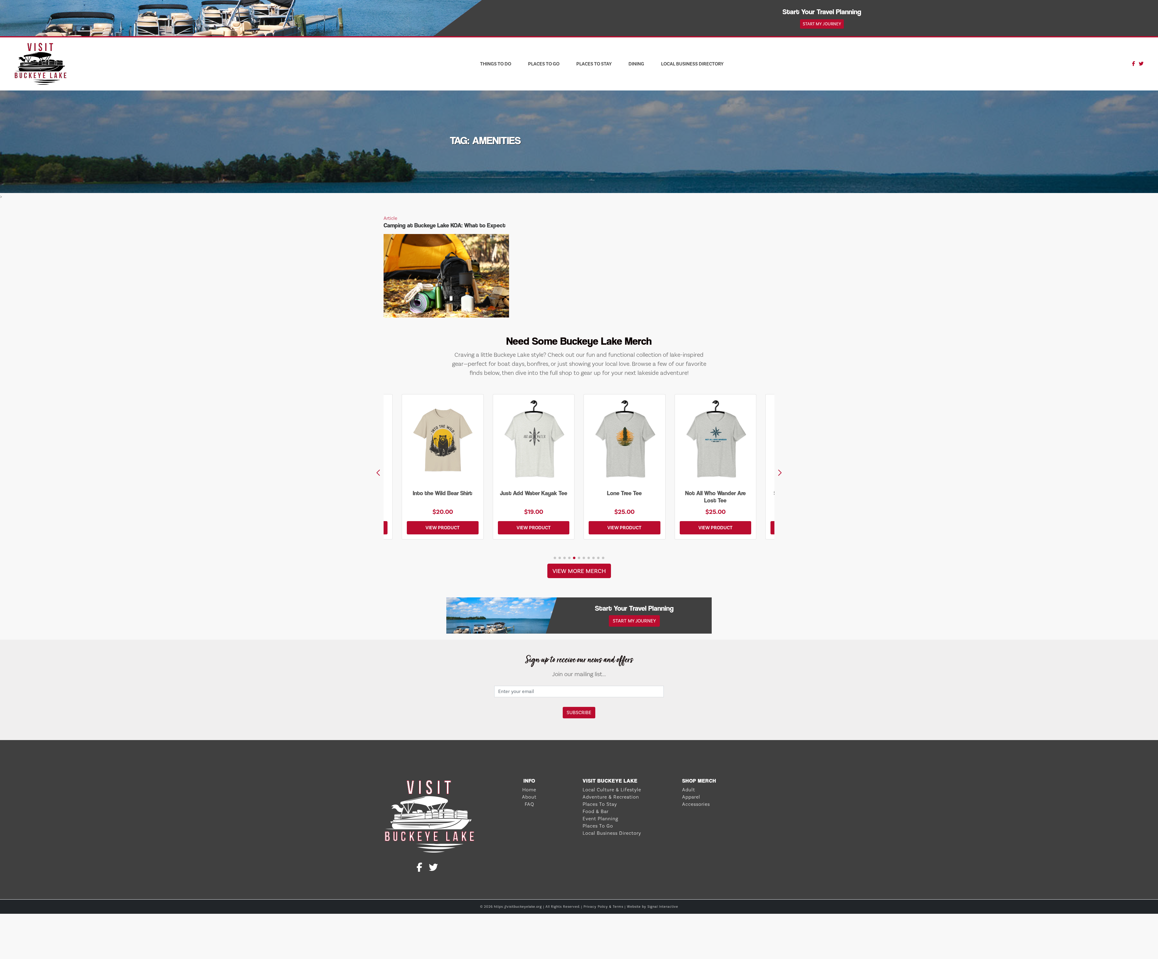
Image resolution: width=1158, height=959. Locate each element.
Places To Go (543, 64)
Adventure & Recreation (611, 797)
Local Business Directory (692, 64)
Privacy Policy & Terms (603, 907)
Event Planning (600, 818)
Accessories (696, 804)
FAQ (529, 804)
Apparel (691, 797)
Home (529, 790)
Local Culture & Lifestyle (612, 790)
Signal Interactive (662, 907)
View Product (443, 527)
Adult (688, 790)
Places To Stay (594, 64)
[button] (779, 473)
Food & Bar (596, 811)
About (529, 797)
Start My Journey (822, 24)
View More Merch (579, 570)
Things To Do (495, 64)
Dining (636, 64)
